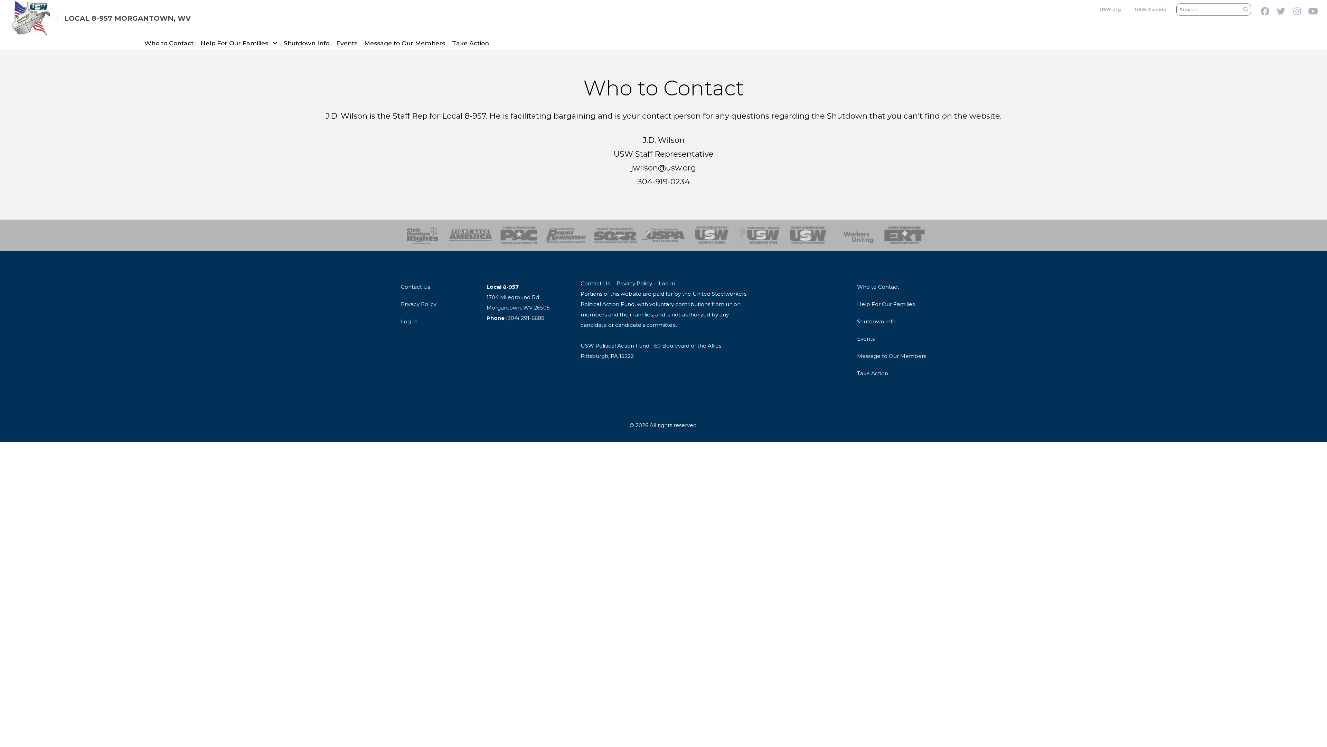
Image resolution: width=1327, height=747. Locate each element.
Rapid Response (567, 235)
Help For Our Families (234, 43)
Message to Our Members (404, 43)
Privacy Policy (418, 304)
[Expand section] (275, 43)
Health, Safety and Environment (808, 235)
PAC (518, 235)
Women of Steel (760, 235)
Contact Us (415, 287)
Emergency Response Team (904, 235)
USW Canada (1150, 9)
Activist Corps (711, 235)
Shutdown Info (306, 43)
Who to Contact (169, 43)
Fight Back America (470, 235)
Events (346, 43)
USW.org (1110, 9)
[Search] (1246, 9)
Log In (409, 321)
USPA (663, 235)
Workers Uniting (856, 235)
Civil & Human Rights (422, 235)
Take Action (470, 43)
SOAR (615, 235)
